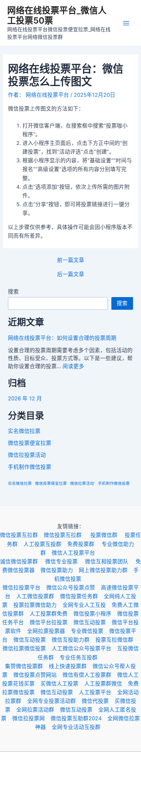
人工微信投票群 (38, 596)
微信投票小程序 (95, 613)
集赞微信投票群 (27, 666)
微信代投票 (98, 701)
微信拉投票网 (31, 718)
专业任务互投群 (81, 657)
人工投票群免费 (51, 613)
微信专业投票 (65, 561)
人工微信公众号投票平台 (84, 648)
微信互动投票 (92, 622)
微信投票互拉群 (22, 535)
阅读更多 (73, 366)
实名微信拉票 (24, 431)
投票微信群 (107, 535)
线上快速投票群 (71, 666)
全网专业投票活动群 (54, 701)
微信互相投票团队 (110, 561)
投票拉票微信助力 (38, 605)
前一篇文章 (70, 260)
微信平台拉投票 (51, 622)
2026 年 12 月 (25, 398)
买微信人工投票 (62, 683)
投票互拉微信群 (117, 640)
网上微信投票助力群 (106, 570)
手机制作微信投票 (29, 467)
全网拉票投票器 (49, 631)
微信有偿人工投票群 (90, 675)
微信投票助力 (59, 570)
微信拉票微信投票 (27, 648)
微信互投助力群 (73, 640)
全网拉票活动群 (38, 709)
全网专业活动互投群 (79, 727)
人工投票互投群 (45, 544)
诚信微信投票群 (22, 561)
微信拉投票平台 (24, 587)
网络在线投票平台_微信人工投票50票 (57, 15)
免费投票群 (84, 544)
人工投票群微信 (106, 683)
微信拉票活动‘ (82, 483)
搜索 (13, 291)
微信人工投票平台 (76, 553)
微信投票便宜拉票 (29, 443)
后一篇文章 (70, 274)
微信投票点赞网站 (38, 675)
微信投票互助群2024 (79, 718)
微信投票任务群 (82, 596)
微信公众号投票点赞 (73, 587)
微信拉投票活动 (27, 455)
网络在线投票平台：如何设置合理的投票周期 (62, 338)
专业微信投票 (90, 631)
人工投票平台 (98, 692)
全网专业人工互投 (87, 605)
